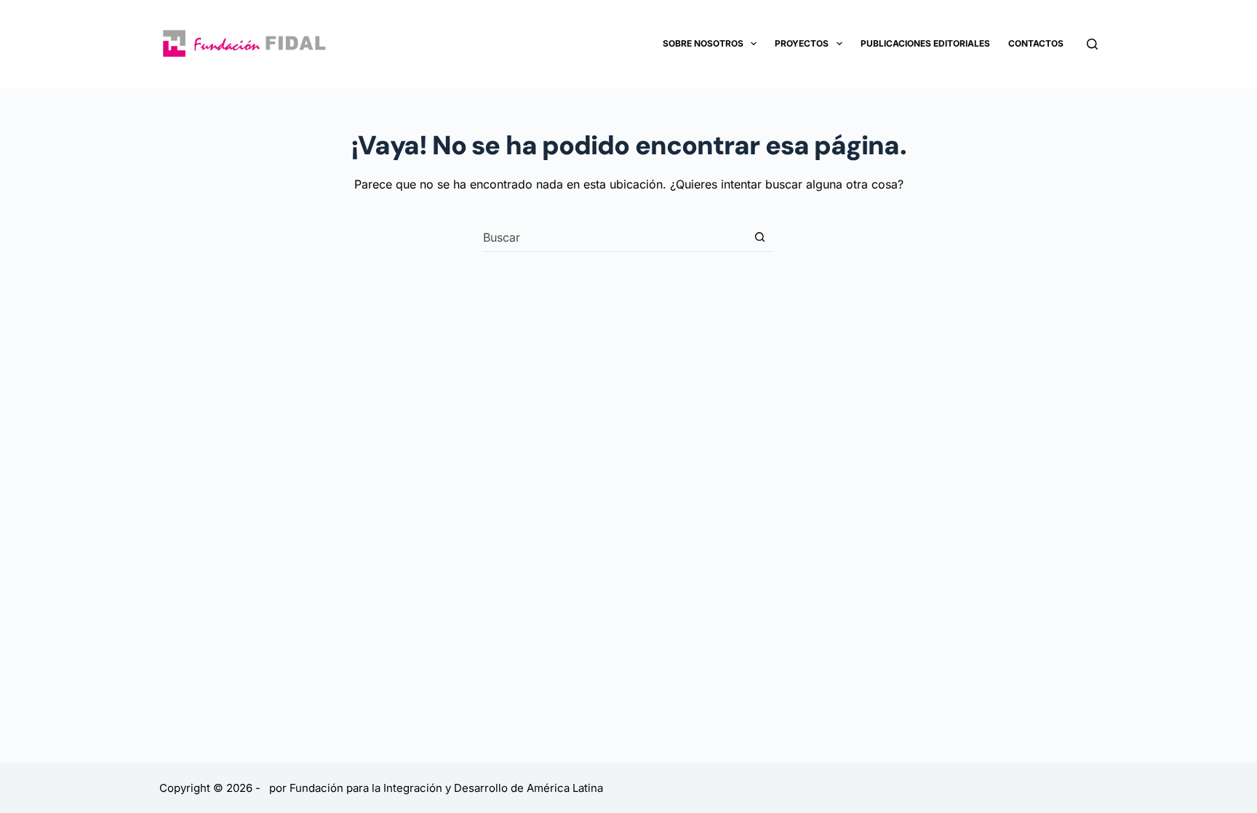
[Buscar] (1092, 44)
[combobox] (614, 237)
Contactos (1036, 43)
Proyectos (802, 43)
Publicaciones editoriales (925, 43)
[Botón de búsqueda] (760, 237)
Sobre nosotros (703, 43)
